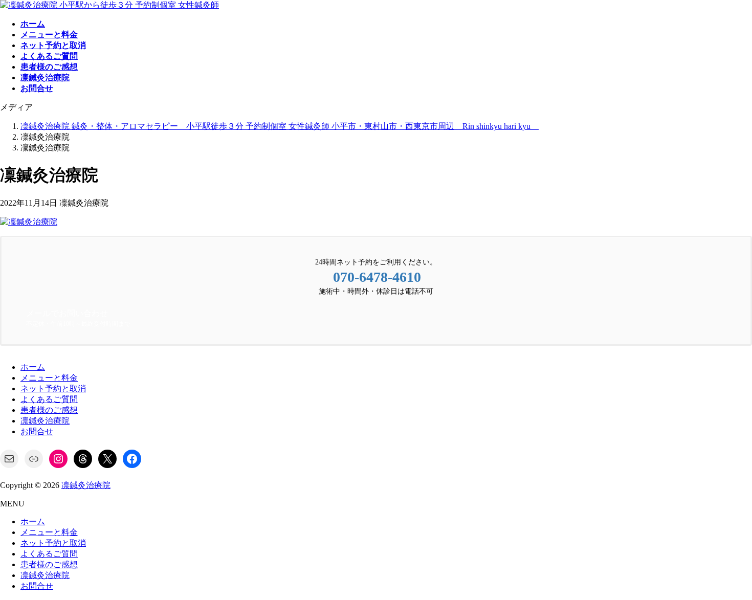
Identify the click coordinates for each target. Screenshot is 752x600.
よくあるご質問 (49, 399)
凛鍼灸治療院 (45, 420)
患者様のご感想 (49, 410)
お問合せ (36, 431)
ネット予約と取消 (53, 388)
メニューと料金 (49, 377)
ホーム (32, 367)
